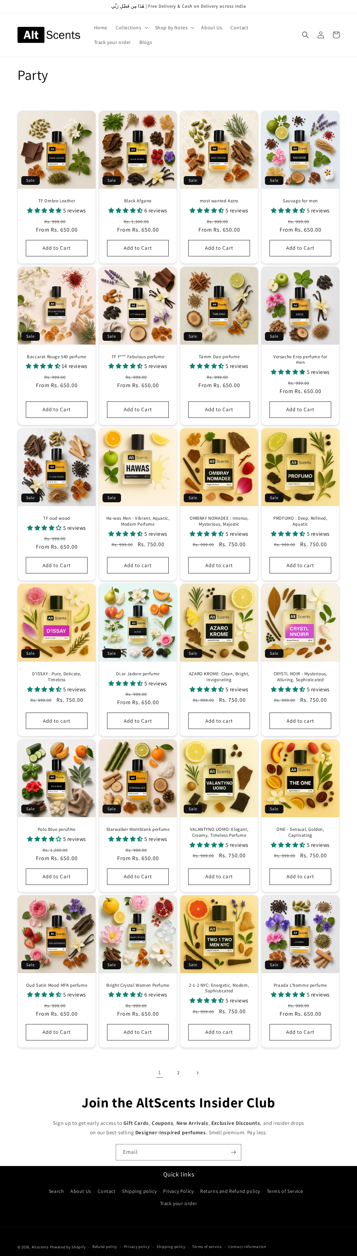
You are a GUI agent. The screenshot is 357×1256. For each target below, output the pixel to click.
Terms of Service (285, 1191)
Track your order (178, 1203)
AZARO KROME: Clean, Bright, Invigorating (219, 677)
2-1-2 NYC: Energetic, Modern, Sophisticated (219, 988)
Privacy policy (137, 1246)
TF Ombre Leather (56, 201)
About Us (80, 1191)
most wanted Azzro (219, 201)
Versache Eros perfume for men (300, 360)
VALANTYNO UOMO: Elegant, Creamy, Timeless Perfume (219, 832)
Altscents (40, 1246)
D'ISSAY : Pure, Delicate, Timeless (56, 677)
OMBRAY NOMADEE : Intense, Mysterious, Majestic (219, 521)
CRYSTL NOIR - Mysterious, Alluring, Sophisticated (300, 677)
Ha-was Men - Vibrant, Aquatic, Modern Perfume (138, 521)
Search (56, 1191)
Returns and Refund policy (230, 1191)
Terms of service (206, 1246)
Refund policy (104, 1246)
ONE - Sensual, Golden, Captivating (300, 832)
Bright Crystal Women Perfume (137, 985)
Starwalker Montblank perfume (138, 829)
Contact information (247, 1246)
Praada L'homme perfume (300, 985)
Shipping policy (139, 1191)
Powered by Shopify (68, 1246)
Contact (106, 1191)
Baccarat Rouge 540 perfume (56, 357)
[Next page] (197, 1073)
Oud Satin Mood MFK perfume (57, 985)
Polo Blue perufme (57, 829)
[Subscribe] (233, 1152)
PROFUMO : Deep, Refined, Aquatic (300, 521)
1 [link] (159, 1072)
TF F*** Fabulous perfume (138, 357)
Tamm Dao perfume (219, 357)
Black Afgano (138, 201)
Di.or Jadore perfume (138, 674)
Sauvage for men (300, 201)
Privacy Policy (178, 1191)
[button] (131, 27)
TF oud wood (56, 518)
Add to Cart (57, 248)
